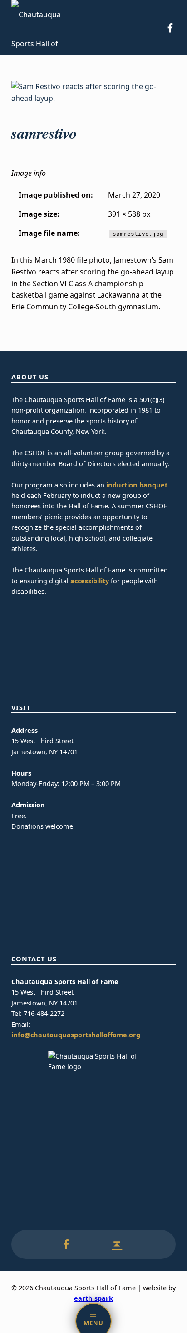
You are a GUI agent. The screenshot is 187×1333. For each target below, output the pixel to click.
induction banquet (136, 485)
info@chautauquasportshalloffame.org (75, 1034)
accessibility (89, 581)
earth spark (93, 1298)
